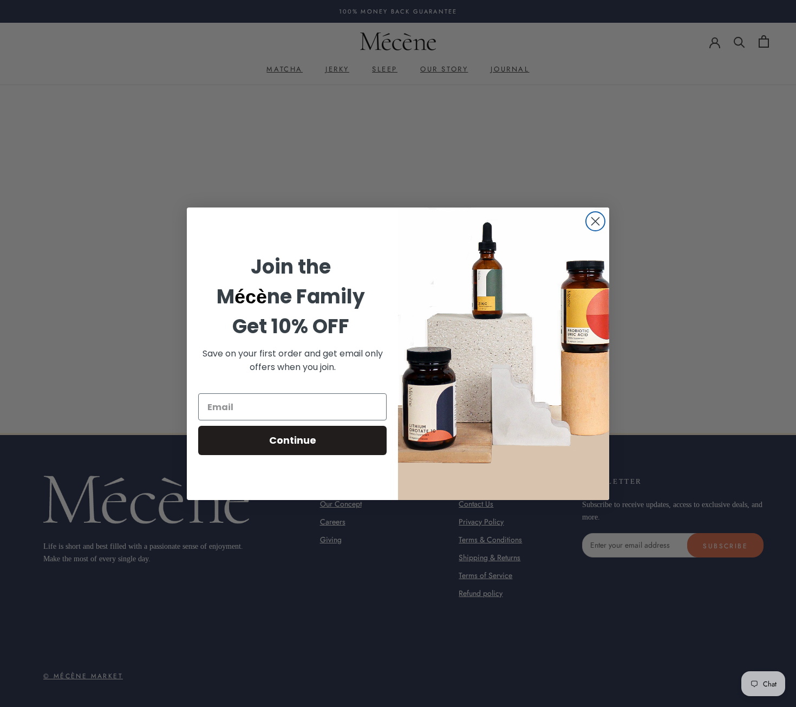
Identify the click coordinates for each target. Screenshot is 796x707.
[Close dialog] (595, 221)
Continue (292, 440)
